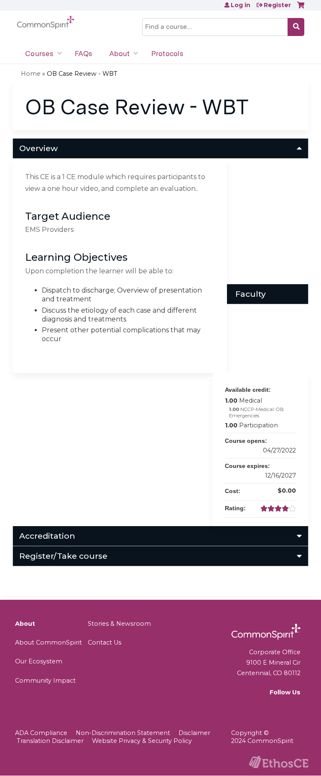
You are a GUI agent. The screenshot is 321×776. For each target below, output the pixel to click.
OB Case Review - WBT (82, 73)
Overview (38, 148)
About (119, 53)
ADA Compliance (41, 733)
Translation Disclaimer (50, 741)
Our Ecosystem (38, 661)
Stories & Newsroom (119, 623)
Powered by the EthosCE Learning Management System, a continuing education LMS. (278, 762)
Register (277, 5)
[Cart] (300, 8)
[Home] (45, 22)
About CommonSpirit (48, 642)
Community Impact (45, 680)
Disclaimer (194, 733)
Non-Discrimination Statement (123, 733)
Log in (240, 5)
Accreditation (47, 536)
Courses (39, 53)
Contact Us (104, 642)
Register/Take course (63, 556)
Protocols (167, 53)
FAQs (83, 53)
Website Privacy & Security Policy (142, 741)
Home (31, 73)
